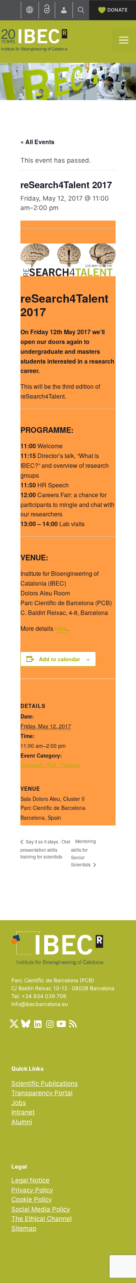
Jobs (18, 1102)
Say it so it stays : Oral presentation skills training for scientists (45, 849)
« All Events (37, 141)
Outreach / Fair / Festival (50, 765)
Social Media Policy (40, 1209)
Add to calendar (59, 659)
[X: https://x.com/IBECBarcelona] (14, 1023)
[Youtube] (61, 1023)
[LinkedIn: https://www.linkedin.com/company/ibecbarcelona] (37, 1023)
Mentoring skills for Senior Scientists (83, 853)
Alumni (21, 1122)
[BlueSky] (25, 1023)
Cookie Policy (31, 1199)
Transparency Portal (42, 1093)
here (61, 628)
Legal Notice (30, 1180)
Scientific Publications (44, 1083)
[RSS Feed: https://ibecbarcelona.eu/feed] (72, 1023)
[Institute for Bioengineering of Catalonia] (34, 39)
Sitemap (23, 1228)
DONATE (117, 10)
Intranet (23, 1112)
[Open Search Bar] (81, 10)
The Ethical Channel (41, 1218)
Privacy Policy (32, 1190)
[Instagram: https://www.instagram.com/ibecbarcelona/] (49, 1023)
